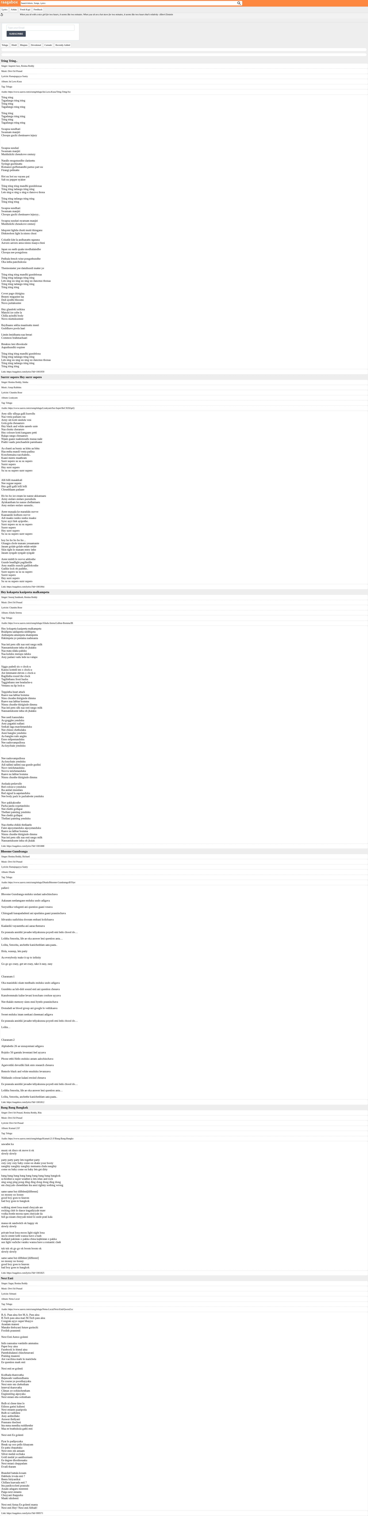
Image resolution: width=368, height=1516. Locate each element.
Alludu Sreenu (15, 613)
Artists (14, 9)
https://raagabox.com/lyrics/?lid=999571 (25, 1513)
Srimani (12, 1294)
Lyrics (4, 9)
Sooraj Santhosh (15, 597)
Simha (25, 382)
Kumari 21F (14, 1128)
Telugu (5, 45)
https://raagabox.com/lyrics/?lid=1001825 (25, 1273)
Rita (39, 1112)
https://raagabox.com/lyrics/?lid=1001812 (25, 1102)
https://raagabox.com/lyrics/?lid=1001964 (25, 586)
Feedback (38, 9)
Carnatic (48, 45)
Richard (26, 856)
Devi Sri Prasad (15, 71)
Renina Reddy (27, 66)
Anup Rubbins (14, 387)
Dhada (12, 872)
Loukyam (13, 398)
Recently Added (62, 45)
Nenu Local (14, 1299)
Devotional (36, 45)
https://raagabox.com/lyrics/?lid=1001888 (25, 846)
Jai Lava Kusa (15, 81)
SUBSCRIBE (16, 34)
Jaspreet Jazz (14, 66)
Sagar (10, 1283)
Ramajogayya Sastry (18, 76)
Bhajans (23, 45)
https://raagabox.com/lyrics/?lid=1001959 (25, 371)
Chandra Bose (15, 392)
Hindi (14, 45)
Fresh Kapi (25, 9)
